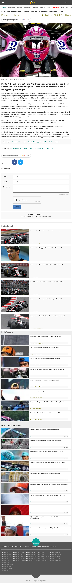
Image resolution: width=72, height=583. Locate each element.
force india (14, 148)
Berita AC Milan (55, 558)
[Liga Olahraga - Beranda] (36, 2)
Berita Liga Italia (18, 554)
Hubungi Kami (47, 546)
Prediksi (3, 7)
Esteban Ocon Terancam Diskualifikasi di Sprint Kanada (46, 265)
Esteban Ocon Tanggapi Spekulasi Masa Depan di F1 (46, 248)
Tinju (62, 7)
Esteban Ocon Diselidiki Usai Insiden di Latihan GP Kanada (47, 316)
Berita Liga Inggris (19, 552)
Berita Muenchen (8, 564)
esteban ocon (29, 148)
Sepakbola (11, 7)
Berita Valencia (7, 566)
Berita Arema (41, 558)
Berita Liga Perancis (19, 558)
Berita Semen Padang (43, 556)
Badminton (27, 7)
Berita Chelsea (31, 558)
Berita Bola (6, 552)
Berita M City (6, 570)
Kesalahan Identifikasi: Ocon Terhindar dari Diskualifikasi (47, 282)
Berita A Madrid (7, 568)
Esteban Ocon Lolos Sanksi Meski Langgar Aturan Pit (46, 299)
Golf (67, 7)
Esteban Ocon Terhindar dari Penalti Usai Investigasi (45, 231)
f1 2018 (20, 148)
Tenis (48, 7)
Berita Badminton (7, 556)
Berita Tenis (6, 560)
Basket (35, 7)
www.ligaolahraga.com (38, 581)
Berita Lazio (6, 562)
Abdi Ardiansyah (14, 15)
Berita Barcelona (55, 552)
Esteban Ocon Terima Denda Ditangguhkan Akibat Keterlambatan (36, 142)
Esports (42, 7)
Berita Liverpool (31, 556)
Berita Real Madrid (56, 554)
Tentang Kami (6, 546)
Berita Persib (41, 552)
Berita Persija (41, 554)
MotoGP (19, 7)
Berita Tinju (6, 558)
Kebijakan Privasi (18, 546)
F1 (31, 436)
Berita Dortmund (55, 556)
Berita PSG (30, 560)
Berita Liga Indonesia (20, 560)
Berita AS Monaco (56, 560)
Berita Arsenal (31, 554)
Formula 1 (55, 7)
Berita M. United (31, 552)
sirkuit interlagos (47, 148)
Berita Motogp (7, 554)
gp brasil (38, 148)
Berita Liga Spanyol (19, 556)
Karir (54, 546)
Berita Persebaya (42, 560)
